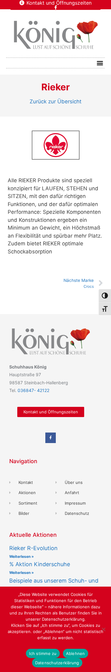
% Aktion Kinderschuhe (39, 564)
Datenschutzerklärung (57, 662)
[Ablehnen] (103, 629)
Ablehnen (75, 653)
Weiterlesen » (21, 556)
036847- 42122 (33, 390)
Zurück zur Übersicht (55, 101)
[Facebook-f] (55, 7)
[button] (100, 63)
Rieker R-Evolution (33, 548)
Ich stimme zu (42, 653)
